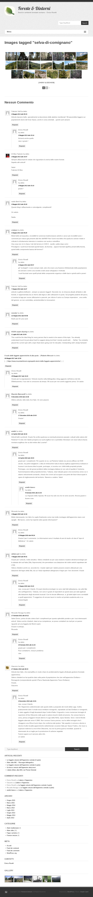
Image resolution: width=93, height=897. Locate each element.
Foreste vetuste (12, 835)
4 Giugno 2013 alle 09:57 (26, 265)
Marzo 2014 (11, 808)
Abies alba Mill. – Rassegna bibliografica (20, 762)
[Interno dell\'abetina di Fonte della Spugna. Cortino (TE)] (17, 74)
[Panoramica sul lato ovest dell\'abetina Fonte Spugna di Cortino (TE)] (34, 65)
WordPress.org (12, 853)
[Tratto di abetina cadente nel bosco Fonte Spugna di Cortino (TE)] (23, 65)
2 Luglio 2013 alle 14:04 (18, 334)
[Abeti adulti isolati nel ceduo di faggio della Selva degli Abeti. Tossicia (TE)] (11, 56)
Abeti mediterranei (13, 828)
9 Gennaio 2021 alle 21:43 (33, 493)
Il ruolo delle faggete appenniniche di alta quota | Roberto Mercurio (29, 355)
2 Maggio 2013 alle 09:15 (19, 114)
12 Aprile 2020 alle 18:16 (19, 434)
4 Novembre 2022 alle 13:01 (27, 701)
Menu (9, 32)
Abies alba (10, 830)
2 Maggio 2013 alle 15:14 (26, 135)
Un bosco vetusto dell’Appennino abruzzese (21, 767)
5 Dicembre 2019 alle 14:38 (20, 397)
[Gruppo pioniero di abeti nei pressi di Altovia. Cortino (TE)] (40, 74)
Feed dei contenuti (13, 848)
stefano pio (15, 554)
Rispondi (15, 125)
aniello (13, 431)
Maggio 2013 (11, 815)
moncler (14, 313)
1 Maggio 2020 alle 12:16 (19, 514)
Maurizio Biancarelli (18, 394)
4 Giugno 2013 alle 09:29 (19, 233)
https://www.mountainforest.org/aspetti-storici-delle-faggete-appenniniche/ (33, 361)
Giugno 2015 (11, 800)
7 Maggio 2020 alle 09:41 (19, 557)
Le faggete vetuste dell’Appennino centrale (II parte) (24, 760)
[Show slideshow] (46, 82)
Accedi (9, 845)
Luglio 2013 (10, 810)
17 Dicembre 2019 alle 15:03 (27, 415)
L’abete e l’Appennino (25, 780)
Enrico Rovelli (9, 863)
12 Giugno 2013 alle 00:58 (19, 316)
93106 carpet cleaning (19, 332)
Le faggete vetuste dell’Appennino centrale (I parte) (23, 765)
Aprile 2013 (10, 818)
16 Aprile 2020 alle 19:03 (26, 458)
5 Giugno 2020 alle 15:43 (26, 586)
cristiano (14, 230)
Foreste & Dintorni (34, 8)
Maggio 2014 (11, 805)
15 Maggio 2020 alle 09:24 (26, 535)
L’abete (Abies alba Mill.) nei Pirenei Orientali (21, 770)
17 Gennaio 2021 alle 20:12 (20, 615)
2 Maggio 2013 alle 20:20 (19, 204)
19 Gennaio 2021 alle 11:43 (26, 645)
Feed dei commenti (13, 850)
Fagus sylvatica (12, 833)
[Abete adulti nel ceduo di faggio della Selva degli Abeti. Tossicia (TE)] (34, 56)
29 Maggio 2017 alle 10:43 (19, 376)
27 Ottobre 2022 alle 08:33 (19, 669)
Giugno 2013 (11, 813)
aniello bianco (30, 487)
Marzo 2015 (11, 803)
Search (84, 23)
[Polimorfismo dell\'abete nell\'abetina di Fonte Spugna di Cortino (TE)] (58, 56)
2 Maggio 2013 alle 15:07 (19, 157)
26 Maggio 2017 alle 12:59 (13, 358)
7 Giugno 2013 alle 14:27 (19, 289)
